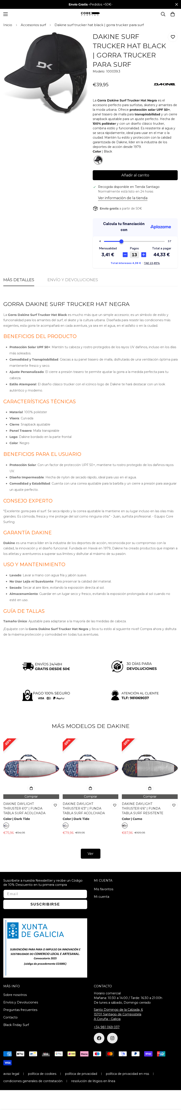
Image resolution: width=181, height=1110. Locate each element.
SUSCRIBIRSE (133, 573)
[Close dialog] (171, 519)
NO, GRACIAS (133, 586)
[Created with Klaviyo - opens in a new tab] (90, 612)
